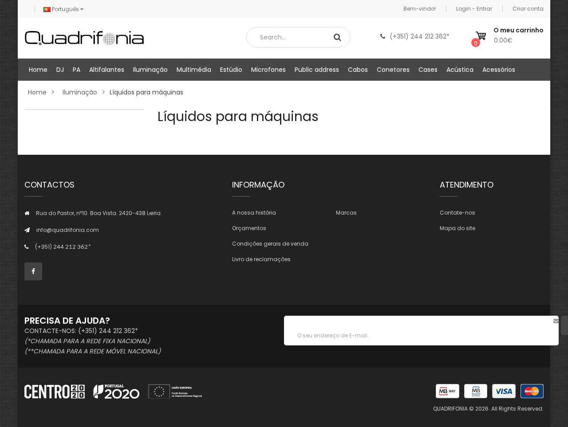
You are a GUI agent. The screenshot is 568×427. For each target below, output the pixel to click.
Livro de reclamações (261, 259)
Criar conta (528, 8)
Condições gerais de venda (270, 243)
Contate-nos (457, 212)
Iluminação (80, 92)
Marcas (346, 212)
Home (37, 92)
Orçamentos (249, 228)
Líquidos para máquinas (146, 92)
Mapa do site (457, 228)
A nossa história (254, 212)
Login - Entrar (474, 8)
